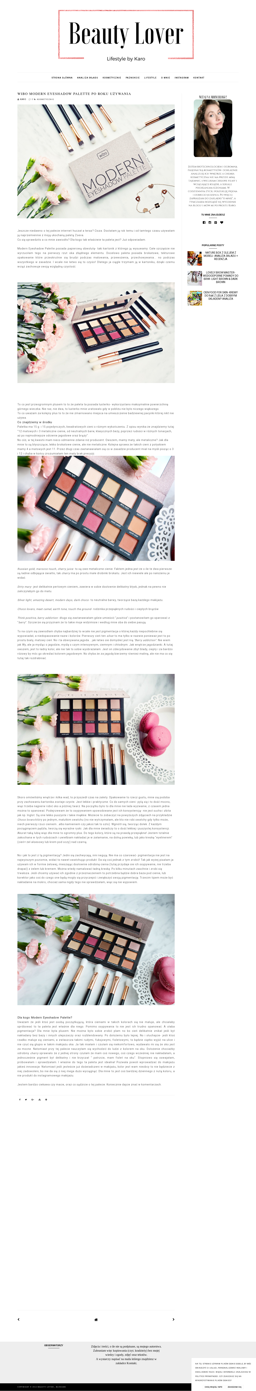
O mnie (165, 78)
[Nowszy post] (18, 1319)
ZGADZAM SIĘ (235, 1387)
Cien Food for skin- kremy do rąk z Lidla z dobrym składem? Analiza (221, 295)
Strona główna (62, 78)
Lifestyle (150, 78)
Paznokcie (133, 78)
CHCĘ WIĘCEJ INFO (213, 1387)
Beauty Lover (46, 1387)
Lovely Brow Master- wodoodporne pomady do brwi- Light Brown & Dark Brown (220, 277)
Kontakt (198, 78)
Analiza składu (87, 78)
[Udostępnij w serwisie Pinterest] (46, 1100)
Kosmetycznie (112, 78)
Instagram (182, 78)
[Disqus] (96, 1158)
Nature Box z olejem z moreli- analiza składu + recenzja (221, 256)
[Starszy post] (174, 1319)
